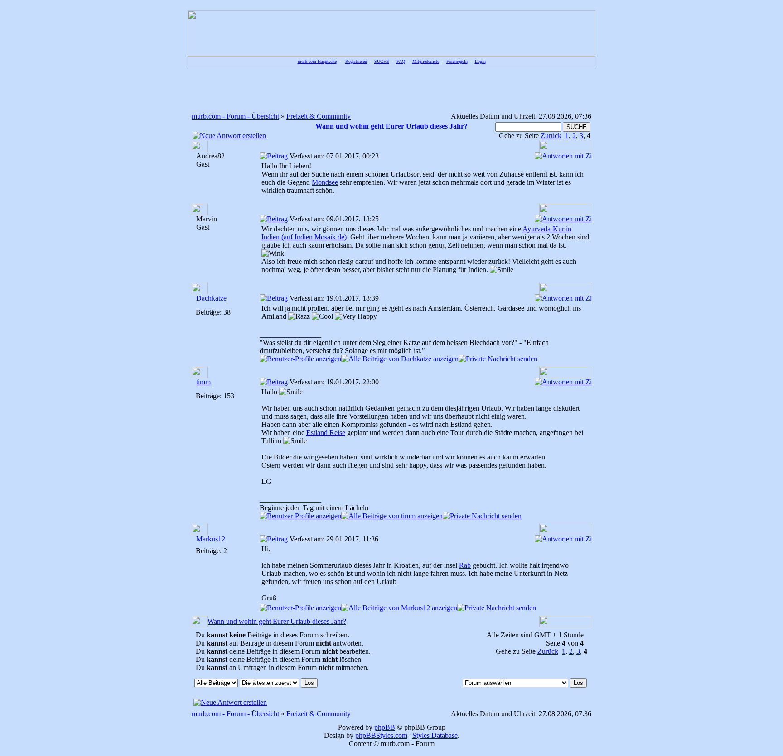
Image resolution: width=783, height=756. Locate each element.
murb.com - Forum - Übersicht (235, 116)
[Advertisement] (391, 88)
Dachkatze (211, 298)
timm (203, 382)
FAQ (400, 61)
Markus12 (210, 539)
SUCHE (381, 61)
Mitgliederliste (425, 61)
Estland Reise (325, 432)
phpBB (384, 727)
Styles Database (435, 735)
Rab (465, 565)
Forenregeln (457, 61)
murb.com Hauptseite (317, 61)
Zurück (551, 135)
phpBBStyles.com (381, 735)
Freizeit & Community (318, 116)
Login (480, 61)
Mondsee (325, 182)
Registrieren (356, 61)
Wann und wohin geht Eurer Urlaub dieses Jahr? (277, 621)
